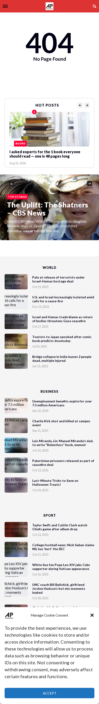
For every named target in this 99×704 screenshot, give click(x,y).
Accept (49, 693)
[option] (49, 137)
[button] (92, 615)
